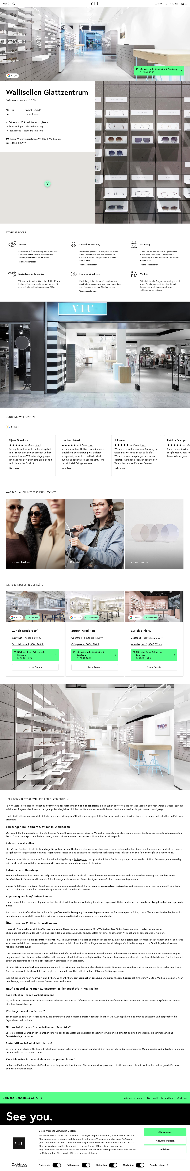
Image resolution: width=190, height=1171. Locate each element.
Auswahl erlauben (165, 1140)
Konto (158, 3)
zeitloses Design (142, 885)
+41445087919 (18, 142)
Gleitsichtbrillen (147, 939)
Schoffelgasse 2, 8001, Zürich (28, 644)
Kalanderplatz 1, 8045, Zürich (146, 644)
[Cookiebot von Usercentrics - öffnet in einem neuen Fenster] (19, 1165)
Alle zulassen (165, 1132)
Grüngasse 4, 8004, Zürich (85, 644)
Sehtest (166, 848)
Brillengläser (80, 859)
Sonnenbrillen (96, 939)
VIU (95, 3)
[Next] (183, 456)
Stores (174, 3)
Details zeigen (157, 1165)
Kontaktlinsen (64, 832)
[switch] (86, 1165)
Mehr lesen (14, 468)
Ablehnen (165, 1149)
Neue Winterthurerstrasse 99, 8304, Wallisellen (35, 138)
